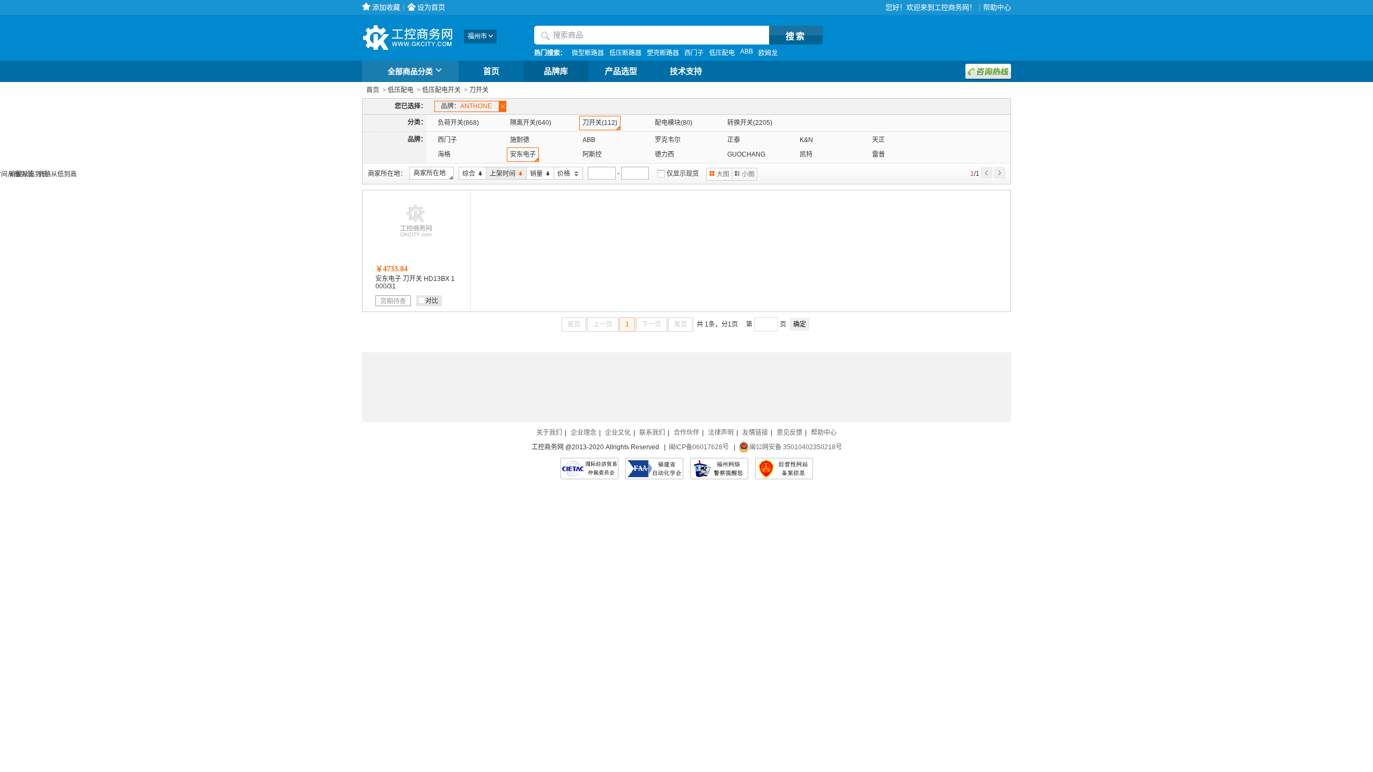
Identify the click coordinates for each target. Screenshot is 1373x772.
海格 (444, 154)
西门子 (694, 53)
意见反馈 (789, 432)
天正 (878, 140)
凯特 (806, 154)
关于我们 (549, 432)
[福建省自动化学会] (654, 468)
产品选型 (621, 71)
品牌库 (556, 71)
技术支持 (686, 71)
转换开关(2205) (749, 123)
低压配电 (722, 53)
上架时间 (500, 174)
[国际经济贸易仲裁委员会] (589, 468)
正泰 (733, 140)
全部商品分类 (410, 71)
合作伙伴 (686, 432)
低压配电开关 (441, 90)
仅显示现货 (683, 173)
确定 (799, 324)
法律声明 (721, 432)
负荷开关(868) (458, 123)
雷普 (878, 154)
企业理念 (583, 432)
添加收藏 (386, 7)
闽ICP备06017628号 (699, 447)
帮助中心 (997, 7)
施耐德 (519, 140)
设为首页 (431, 7)
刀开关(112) (599, 123)
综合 (467, 174)
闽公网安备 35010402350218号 (795, 447)
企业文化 (618, 432)
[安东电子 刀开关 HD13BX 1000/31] (416, 239)
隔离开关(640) (530, 123)
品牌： (466, 106)
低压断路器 (625, 53)
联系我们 (652, 432)
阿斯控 (592, 154)
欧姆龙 (768, 53)
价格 (562, 174)
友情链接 (755, 432)
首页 (491, 71)
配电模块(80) (673, 123)
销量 (534, 174)
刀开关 (479, 90)
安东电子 (523, 154)
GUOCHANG (746, 154)
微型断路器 (588, 53)
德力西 (664, 154)
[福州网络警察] (719, 468)
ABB (746, 51)
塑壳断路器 (663, 53)
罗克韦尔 (668, 140)
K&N (806, 140)
